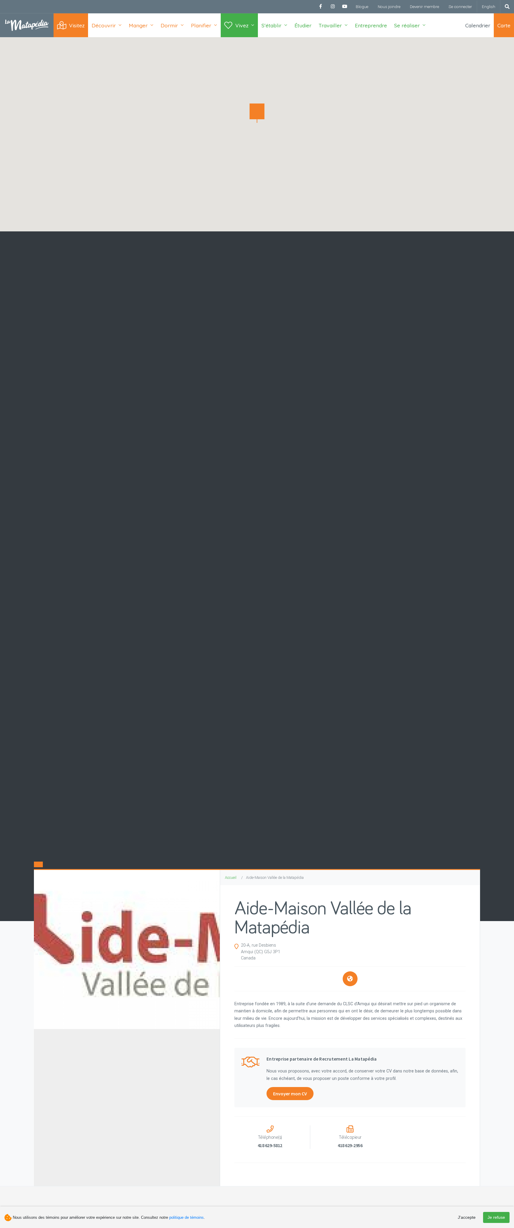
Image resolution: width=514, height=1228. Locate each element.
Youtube (344, 6)
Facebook (320, 6)
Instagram (332, 6)
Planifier (201, 25)
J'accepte (467, 1217)
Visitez (76, 25)
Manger (138, 25)
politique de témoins (186, 1217)
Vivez (241, 25)
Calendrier (477, 25)
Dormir (169, 25)
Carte (503, 25)
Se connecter (460, 6)
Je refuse (496, 1217)
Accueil (230, 877)
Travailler (330, 25)
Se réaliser (407, 25)
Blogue (362, 6)
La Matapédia (27, 25)
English (488, 6)
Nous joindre (389, 6)
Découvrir (104, 25)
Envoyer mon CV (290, 1094)
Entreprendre (371, 25)
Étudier (302, 25)
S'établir (271, 25)
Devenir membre (424, 6)
